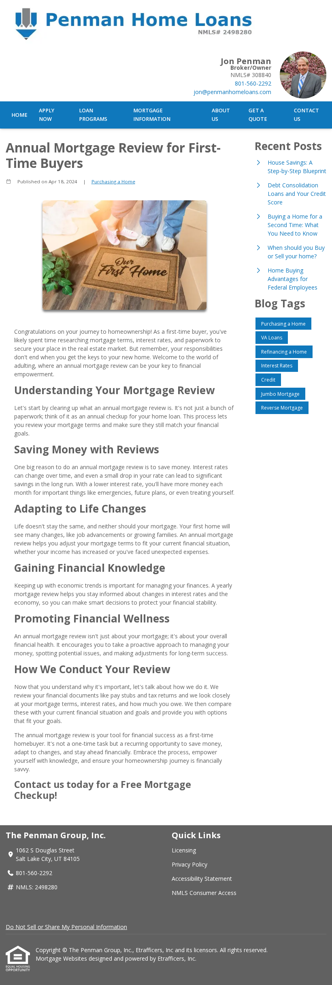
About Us (221, 114)
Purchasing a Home (113, 181)
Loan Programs (93, 114)
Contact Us (306, 114)
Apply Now (46, 114)
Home (19, 115)
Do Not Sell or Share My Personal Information (66, 927)
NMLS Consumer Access (204, 893)
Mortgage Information (151, 114)
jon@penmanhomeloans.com (232, 92)
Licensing (184, 850)
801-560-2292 (253, 83)
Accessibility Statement (202, 878)
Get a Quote (258, 114)
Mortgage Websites (62, 958)
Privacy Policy (189, 864)
